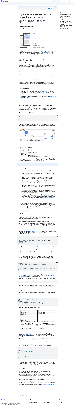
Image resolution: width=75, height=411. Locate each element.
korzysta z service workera (29, 158)
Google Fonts (43, 341)
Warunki (2, 409)
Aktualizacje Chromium (47, 402)
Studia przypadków (46, 403)
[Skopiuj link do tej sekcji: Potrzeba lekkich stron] (30, 29)
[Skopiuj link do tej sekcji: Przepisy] (23, 213)
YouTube (60, 402)
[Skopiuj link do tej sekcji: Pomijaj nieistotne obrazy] (30, 290)
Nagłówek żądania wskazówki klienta (27, 23)
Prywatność (5, 409)
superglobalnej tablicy (33, 231)
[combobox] (56, 1)
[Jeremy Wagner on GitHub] (40, 22)
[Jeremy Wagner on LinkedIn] (41, 22)
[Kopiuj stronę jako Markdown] (42, 17)
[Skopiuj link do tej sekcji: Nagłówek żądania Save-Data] (33, 74)
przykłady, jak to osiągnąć (23, 276)
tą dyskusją (48, 163)
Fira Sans (39, 341)
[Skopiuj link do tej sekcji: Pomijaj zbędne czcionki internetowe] (34, 331)
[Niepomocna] (55, 12)
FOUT (50, 335)
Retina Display (48, 255)
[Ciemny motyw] (56, 115)
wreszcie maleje (30, 57)
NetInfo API (29, 204)
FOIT (47, 335)
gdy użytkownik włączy (43, 91)
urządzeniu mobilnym (52, 96)
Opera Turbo (49, 93)
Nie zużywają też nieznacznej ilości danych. (29, 334)
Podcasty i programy (47, 405)
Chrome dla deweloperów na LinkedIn (64, 403)
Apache (49, 275)
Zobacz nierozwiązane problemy (33, 402)
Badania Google (47, 52)
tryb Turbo (27, 97)
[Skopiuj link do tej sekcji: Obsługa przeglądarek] (30, 88)
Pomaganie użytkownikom (48, 384)
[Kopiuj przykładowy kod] (57, 115)
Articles (2, 3)
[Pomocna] (54, 12)
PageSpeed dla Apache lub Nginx (38, 163)
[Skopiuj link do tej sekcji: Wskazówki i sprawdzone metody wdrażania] (40, 168)
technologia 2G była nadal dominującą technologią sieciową (45, 57)
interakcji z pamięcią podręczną (49, 197)
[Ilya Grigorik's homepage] (32, 22)
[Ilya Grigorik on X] (31, 22)
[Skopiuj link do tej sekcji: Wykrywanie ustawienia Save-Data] (36, 100)
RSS (59, 405)
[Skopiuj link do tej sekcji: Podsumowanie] (27, 368)
